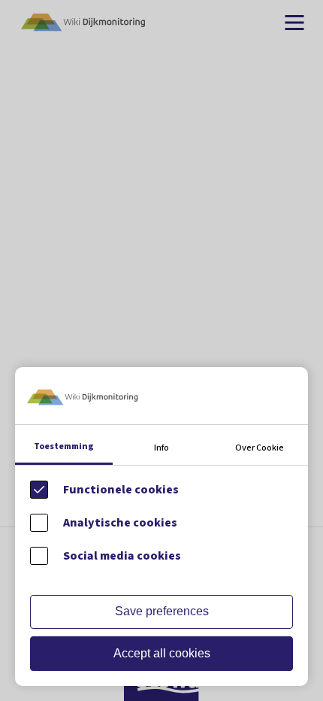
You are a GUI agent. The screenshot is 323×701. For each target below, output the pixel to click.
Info (161, 448)
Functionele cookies (121, 489)
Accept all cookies (161, 653)
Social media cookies (122, 556)
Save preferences (162, 611)
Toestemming (64, 446)
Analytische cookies (120, 522)
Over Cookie (259, 448)
